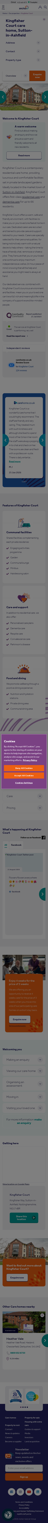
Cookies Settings (24, 782)
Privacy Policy (30, 760)
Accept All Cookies (24, 775)
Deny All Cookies (24, 768)
